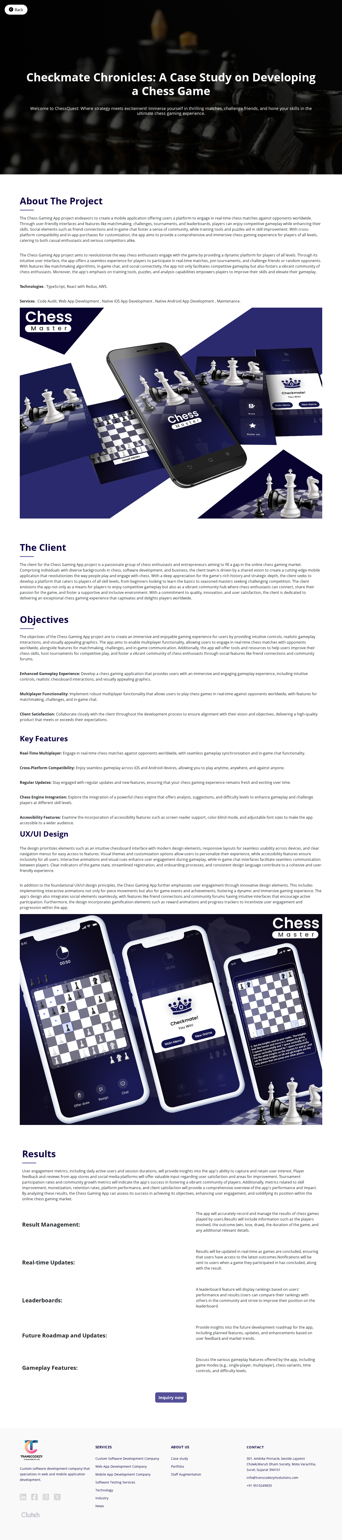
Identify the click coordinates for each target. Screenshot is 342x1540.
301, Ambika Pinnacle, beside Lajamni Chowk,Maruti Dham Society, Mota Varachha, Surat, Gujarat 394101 (281, 1464)
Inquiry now (171, 1397)
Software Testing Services (115, 1482)
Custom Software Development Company (127, 1458)
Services (103, 1447)
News (99, 1506)
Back (19, 9)
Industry (101, 1498)
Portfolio (177, 1466)
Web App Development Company (121, 1466)
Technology (104, 1490)
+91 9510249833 (259, 1485)
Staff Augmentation (186, 1474)
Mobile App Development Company (123, 1474)
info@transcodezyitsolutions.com (272, 1477)
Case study (179, 1458)
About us (180, 1447)
